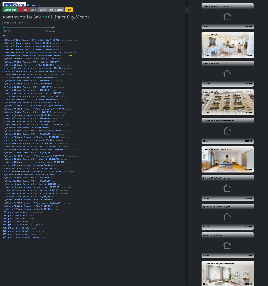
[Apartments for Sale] (14, 4)
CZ (32, 5)
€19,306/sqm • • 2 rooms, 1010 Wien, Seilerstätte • (35, 146)
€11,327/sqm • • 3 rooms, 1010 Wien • (30, 77)
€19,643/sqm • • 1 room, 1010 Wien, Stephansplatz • (39, 149)
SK (39, 5)
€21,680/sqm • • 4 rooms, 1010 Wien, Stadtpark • (37, 187)
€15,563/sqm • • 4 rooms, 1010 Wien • (34, 115)
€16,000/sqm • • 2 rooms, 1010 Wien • (33, 118)
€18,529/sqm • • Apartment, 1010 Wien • (33, 140)
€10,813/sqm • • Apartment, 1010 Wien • (34, 71)
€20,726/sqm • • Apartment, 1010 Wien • (31, 175)
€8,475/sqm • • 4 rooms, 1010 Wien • (31, 43)
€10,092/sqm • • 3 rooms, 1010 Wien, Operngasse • (35, 59)
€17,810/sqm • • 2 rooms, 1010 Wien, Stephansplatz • (39, 131)
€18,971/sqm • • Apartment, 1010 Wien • (35, 143)
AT (27, 5)
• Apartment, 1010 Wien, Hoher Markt (26, 237)
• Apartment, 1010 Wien (19, 228)
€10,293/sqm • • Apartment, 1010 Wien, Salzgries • (33, 62)
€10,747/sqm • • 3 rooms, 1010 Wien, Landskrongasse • (37, 68)
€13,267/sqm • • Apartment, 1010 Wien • (30, 99)
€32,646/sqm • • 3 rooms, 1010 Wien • (30, 209)
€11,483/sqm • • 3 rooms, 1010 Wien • (32, 81)
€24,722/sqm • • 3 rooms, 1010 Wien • (29, 196)
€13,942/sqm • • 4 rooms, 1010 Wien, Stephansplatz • (36, 109)
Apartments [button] (10, 9)
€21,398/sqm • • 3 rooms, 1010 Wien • (30, 181)
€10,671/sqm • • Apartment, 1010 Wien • (36, 65)
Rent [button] (69, 9)
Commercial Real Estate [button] (51, 9)
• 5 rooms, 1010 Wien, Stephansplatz (28, 225)
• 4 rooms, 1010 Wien (22, 212)
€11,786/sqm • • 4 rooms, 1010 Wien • (31, 84)
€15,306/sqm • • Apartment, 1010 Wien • (34, 112)
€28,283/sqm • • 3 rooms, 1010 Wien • (30, 206)
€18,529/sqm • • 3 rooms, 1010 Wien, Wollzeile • (36, 137)
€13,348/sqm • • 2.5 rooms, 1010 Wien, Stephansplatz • (41, 106)
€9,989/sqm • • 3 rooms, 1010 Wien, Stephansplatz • (38, 56)
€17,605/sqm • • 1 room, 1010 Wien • (28, 128)
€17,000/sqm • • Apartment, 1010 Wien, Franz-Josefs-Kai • (35, 124)
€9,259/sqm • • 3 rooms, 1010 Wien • (31, 49)
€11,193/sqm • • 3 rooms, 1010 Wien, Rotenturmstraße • (37, 74)
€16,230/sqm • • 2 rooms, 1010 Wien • (29, 121)
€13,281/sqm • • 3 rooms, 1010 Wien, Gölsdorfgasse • (34, 102)
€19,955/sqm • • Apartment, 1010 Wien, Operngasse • (36, 162)
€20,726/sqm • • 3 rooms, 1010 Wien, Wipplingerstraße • (38, 171)
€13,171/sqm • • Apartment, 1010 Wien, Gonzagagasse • (35, 96)
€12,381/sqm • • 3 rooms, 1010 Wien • (29, 90)
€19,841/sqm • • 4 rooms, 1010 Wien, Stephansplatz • (40, 156)
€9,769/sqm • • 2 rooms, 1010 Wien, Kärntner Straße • (39, 52)
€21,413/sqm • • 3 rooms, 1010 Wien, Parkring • (32, 184)
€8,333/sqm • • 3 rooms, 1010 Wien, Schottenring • (40, 40)
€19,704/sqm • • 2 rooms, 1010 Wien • (30, 153)
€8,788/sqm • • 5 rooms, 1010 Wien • (34, 46)
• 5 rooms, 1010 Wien (19, 215)
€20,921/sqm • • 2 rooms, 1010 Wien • (29, 178)
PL (35, 5)
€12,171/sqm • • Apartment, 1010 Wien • (34, 87)
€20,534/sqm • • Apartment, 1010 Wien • (31, 168)
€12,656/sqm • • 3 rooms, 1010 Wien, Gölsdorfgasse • (36, 93)
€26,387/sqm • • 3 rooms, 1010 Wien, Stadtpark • (37, 203)
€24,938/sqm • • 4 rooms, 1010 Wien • (30, 200)
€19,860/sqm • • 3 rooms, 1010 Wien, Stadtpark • (36, 159)
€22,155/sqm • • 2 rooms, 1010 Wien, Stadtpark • (36, 190)
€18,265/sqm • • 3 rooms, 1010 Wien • (33, 134)
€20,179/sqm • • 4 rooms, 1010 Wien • (34, 165)
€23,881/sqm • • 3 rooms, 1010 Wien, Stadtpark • (36, 193)
